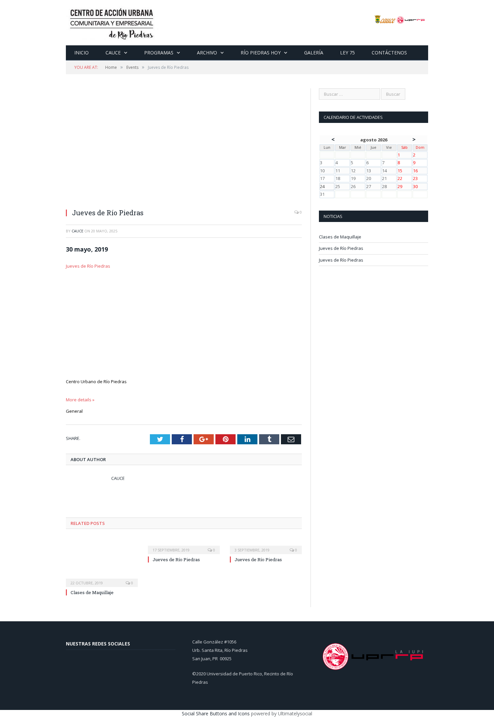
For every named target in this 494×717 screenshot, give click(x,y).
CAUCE (113, 52)
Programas (158, 52)
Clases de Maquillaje (92, 592)
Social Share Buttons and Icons (216, 713)
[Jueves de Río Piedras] (184, 145)
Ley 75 (347, 52)
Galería (313, 52)
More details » (80, 400)
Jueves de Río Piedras (88, 266)
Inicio (81, 52)
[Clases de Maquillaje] (102, 561)
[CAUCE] (112, 22)
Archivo (207, 52)
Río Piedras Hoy (261, 52)
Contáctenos (389, 52)
